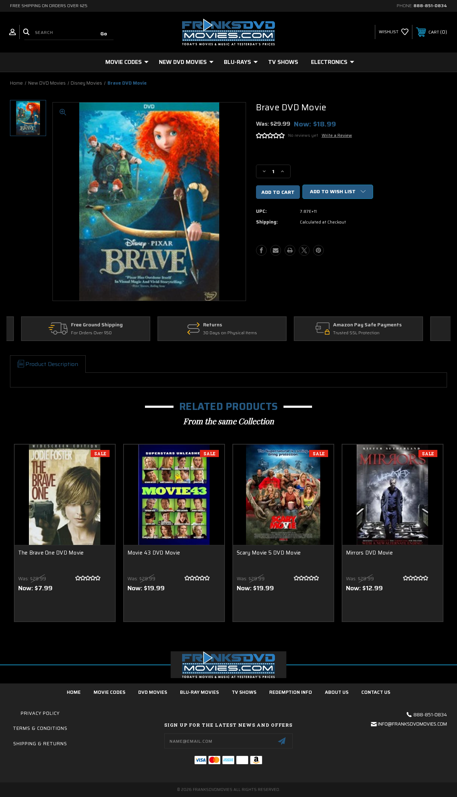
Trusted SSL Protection (227, 333)
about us (336, 692)
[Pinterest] (318, 250)
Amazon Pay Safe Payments (238, 325)
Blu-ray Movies (199, 692)
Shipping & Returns (40, 743)
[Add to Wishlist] (101, 475)
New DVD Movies (183, 61)
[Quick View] (101, 458)
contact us (375, 692)
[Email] (275, 250)
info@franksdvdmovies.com (412, 724)
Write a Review (337, 135)
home (74, 692)
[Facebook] (261, 250)
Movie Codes (123, 61)
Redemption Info (290, 692)
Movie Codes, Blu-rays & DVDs (372, 333)
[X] (304, 250)
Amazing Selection (364, 325)
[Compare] (101, 493)
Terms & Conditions (40, 728)
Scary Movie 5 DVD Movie (269, 553)
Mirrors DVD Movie (369, 553)
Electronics (329, 61)
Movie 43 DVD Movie (153, 553)
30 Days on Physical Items (100, 333)
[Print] (290, 250)
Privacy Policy (40, 713)
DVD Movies (152, 692)
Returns (83, 325)
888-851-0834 (430, 5)
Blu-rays (237, 61)
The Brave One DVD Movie (51, 553)
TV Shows (283, 61)
